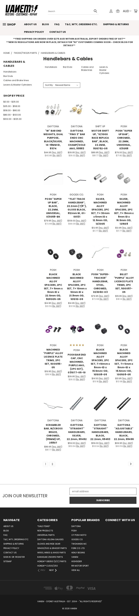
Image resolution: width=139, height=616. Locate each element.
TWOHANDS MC (79, 543)
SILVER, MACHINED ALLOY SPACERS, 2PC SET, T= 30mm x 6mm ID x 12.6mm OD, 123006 (100, 211)
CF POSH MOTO (78, 535)
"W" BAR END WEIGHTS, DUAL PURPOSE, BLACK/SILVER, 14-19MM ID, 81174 (53, 139)
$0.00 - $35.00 (11, 101)
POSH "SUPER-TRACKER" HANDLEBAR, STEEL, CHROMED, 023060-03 (100, 283)
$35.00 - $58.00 (11, 106)
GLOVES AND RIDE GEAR (48, 543)
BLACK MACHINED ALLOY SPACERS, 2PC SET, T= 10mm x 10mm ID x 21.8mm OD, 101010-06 (77, 287)
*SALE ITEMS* (43, 526)
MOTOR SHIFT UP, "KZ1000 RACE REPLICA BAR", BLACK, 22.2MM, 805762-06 (100, 139)
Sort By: (49, 85)
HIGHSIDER (76, 561)
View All (75, 570)
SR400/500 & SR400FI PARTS (52, 548)
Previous (134, 605)
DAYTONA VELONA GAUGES (50, 539)
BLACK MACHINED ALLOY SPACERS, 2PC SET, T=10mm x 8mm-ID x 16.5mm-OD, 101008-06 (100, 362)
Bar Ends (8, 76)
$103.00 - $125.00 (12, 119)
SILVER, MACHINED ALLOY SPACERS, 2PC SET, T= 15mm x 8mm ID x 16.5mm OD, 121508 (124, 211)
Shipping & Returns (116, 24)
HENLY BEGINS (78, 552)
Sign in (7, 557)
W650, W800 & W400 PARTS (51, 552)
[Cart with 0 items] (135, 11)
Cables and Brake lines (16, 80)
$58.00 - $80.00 (11, 110)
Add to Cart (53, 115)
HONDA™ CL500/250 (47, 565)
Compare (52, 108)
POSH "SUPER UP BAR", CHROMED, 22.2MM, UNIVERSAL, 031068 (124, 139)
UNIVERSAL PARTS (46, 535)
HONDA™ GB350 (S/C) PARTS (51, 561)
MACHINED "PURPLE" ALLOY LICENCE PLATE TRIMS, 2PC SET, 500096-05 (53, 358)
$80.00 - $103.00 (12, 114)
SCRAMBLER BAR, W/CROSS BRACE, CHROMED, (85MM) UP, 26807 (53, 433)
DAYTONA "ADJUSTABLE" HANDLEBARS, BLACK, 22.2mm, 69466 (124, 432)
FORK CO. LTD (78, 548)
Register (20, 557)
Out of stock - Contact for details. (77, 183)
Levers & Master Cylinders (17, 84)
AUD (126, 11)
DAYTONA (76, 526)
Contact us (57, 32)
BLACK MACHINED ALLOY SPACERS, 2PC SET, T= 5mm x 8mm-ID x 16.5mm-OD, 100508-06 (123, 362)
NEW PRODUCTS (45, 530)
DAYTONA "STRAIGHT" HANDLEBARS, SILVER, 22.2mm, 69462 (77, 432)
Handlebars (9, 71)
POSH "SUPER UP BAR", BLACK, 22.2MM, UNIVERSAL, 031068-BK (53, 207)
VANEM (74, 557)
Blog (45, 24)
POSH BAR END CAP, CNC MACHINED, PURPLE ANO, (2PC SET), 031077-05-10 (77, 363)
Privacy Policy (34, 32)
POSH (74, 530)
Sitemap (7, 561)
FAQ (56, 24)
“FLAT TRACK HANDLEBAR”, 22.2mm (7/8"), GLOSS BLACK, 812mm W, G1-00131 (77, 207)
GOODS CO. (77, 539)
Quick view (53, 102)
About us (30, 24)
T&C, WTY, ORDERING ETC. (81, 24)
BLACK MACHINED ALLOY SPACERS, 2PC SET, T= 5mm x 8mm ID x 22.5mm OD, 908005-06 (53, 287)
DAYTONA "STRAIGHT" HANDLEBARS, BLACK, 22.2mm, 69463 (100, 432)
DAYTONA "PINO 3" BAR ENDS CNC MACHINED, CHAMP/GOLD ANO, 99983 (77, 139)
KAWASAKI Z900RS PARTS (50, 557)
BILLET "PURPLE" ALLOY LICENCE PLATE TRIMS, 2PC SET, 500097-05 (124, 283)
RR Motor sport (80, 565)
